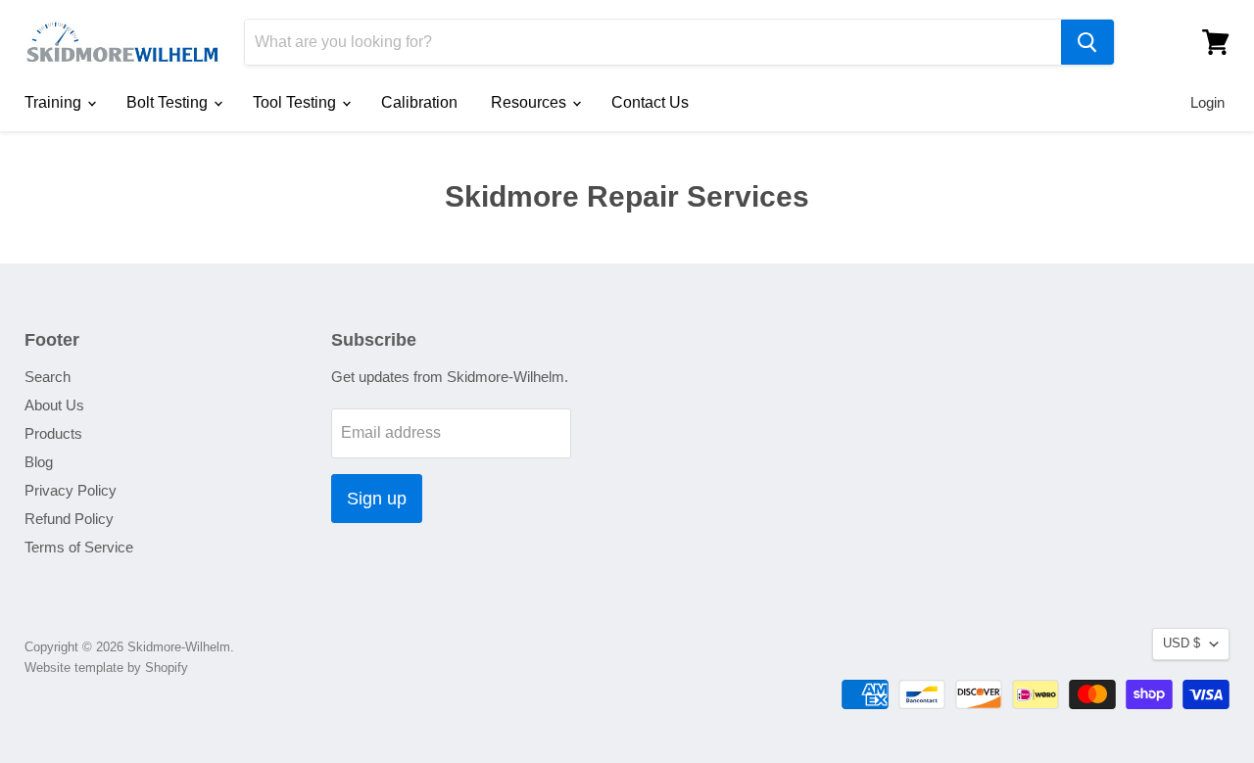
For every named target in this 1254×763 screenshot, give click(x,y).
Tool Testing (296, 102)
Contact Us (650, 102)
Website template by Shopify (106, 667)
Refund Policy (69, 518)
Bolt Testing (169, 102)
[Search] (1087, 42)
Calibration (419, 102)
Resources (530, 102)
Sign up (377, 498)
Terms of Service (78, 547)
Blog (38, 461)
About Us (54, 405)
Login (1207, 102)
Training (54, 102)
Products (53, 433)
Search (47, 376)
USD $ (1181, 643)
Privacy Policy (70, 490)
